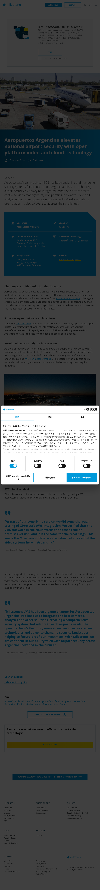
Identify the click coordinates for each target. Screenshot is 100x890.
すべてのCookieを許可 (82, 477)
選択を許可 (50, 477)
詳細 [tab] (50, 417)
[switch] (37, 466)
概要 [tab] (83, 417)
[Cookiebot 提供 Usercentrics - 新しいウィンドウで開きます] (85, 409)
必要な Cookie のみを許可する (18, 477)
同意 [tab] (17, 417)
